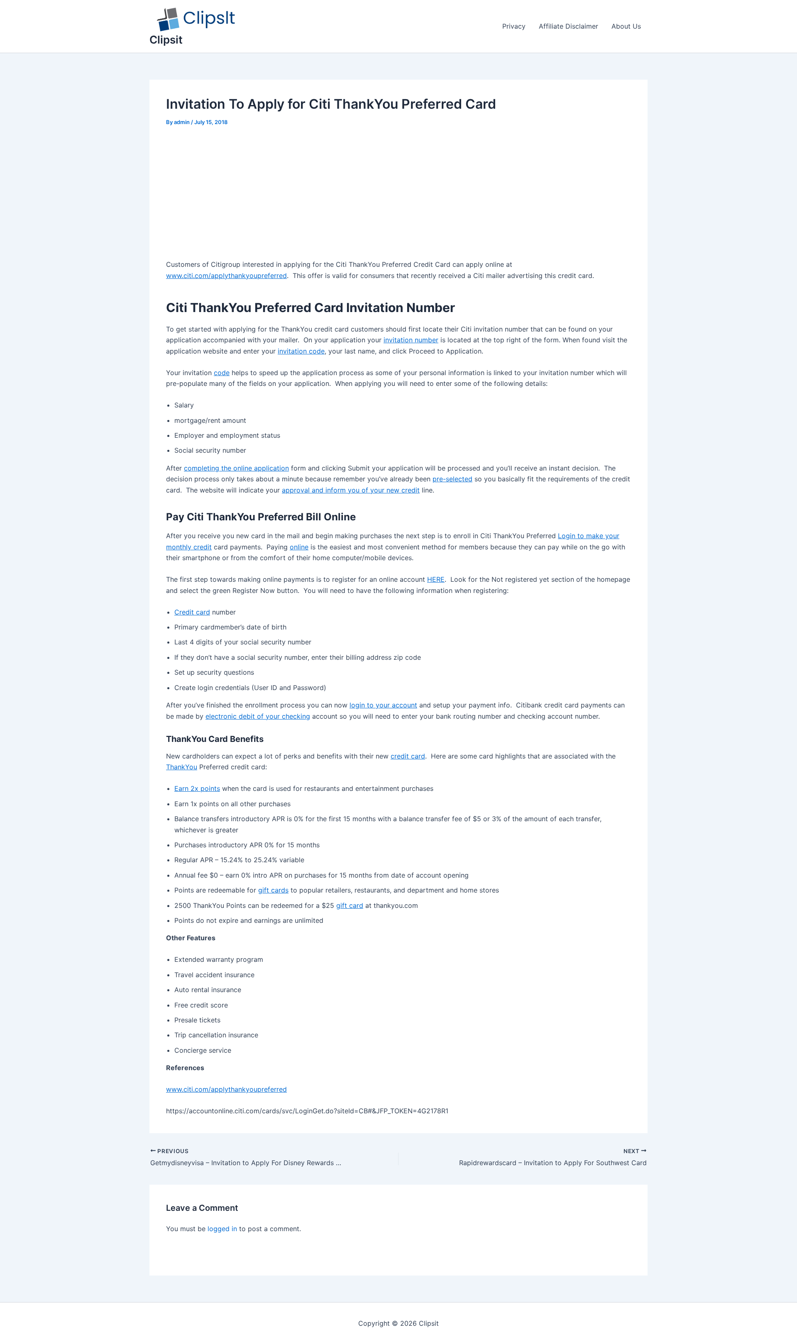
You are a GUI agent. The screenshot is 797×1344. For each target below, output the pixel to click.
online (299, 547)
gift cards (273, 890)
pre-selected (452, 479)
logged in (222, 1228)
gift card (349, 905)
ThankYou (181, 767)
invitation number (411, 340)
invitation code (301, 351)
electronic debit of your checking (257, 716)
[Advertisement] (398, 197)
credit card (408, 756)
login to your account (383, 705)
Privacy (514, 26)
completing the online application (236, 468)
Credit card (192, 612)
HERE (436, 579)
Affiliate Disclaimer (568, 26)
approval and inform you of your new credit (351, 490)
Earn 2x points (197, 788)
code (222, 372)
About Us (626, 26)
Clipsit (166, 39)
